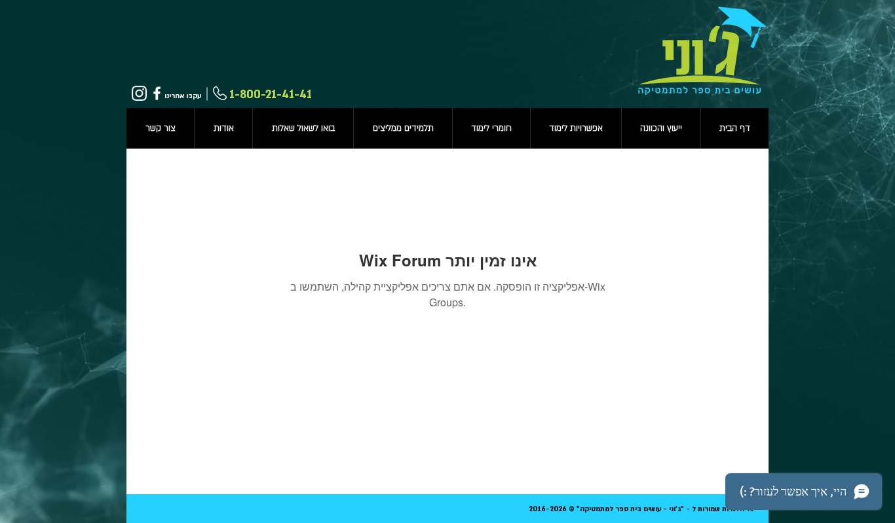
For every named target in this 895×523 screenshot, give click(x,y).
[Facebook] (157, 93)
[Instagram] (139, 93)
